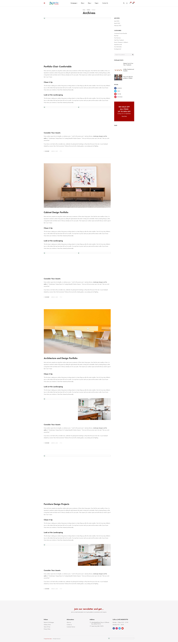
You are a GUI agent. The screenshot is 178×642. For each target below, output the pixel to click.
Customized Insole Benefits (120, 33)
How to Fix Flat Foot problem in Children (128, 77)
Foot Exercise (117, 38)
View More (124, 116)
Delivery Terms (47, 624)
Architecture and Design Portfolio (60, 358)
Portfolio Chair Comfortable (57, 66)
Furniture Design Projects (56, 504)
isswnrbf (47, 151)
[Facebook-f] (114, 628)
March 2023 (117, 23)
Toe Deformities (118, 47)
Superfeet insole (118, 44)
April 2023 (116, 21)
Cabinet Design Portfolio (56, 212)
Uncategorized (117, 49)
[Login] (127, 3)
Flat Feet (116, 35)
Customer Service (71, 627)
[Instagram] (117, 628)
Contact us (69, 624)
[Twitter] (119, 628)
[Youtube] (122, 628)
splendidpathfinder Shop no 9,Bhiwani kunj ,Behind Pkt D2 (100, 623)
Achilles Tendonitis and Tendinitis (128, 70)
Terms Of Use (47, 627)
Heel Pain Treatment (119, 40)
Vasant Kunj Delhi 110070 (97, 626)
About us (69, 622)
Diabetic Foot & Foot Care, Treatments (128, 64)
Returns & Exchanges (49, 622)
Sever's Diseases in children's (121, 42)
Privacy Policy (47, 629)
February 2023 (117, 25)
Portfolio (88, 9)
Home (84, 9)
